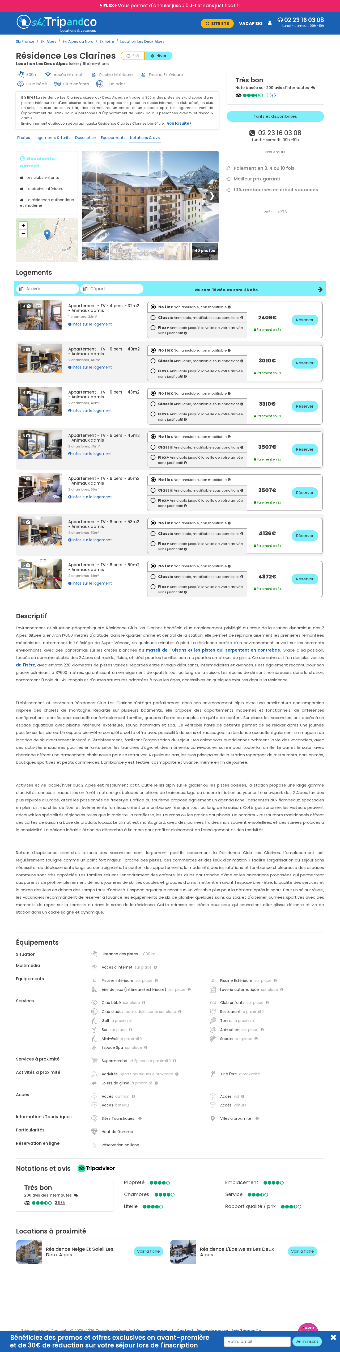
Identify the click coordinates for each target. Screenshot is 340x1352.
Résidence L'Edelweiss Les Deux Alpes (237, 1252)
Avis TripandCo (246, 1330)
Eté (136, 55)
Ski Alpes (48, 41)
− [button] (23, 233)
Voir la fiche (148, 1251)
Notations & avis (145, 137)
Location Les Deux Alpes (142, 41)
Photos (23, 137)
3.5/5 (271, 95)
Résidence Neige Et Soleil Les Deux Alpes (79, 1252)
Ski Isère (107, 41)
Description (85, 137)
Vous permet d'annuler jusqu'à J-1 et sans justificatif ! (171, 5)
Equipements (113, 137)
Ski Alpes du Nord (78, 41)
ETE (220, 23)
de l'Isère (25, 665)
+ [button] (23, 225)
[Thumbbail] (95, 252)
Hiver (161, 55)
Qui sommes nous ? (154, 1330)
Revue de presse (212, 1330)
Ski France (25, 41)
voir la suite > (179, 123)
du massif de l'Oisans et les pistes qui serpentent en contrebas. (210, 650)
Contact (185, 1330)
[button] (236, 23)
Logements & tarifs (52, 137)
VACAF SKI (250, 23)
